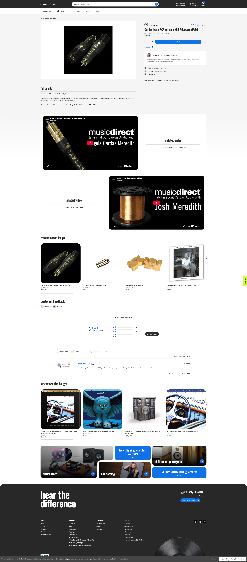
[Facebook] (195, 521)
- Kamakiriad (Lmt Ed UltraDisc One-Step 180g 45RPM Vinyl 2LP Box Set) (59, 432)
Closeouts (44, 526)
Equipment (47, 11)
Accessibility (128, 537)
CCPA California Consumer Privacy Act (81, 540)
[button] (206, 259)
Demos (43, 524)
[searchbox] (64, 351)
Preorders (44, 529)
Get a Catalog (129, 526)
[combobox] (83, 351)
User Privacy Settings (76, 543)
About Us (72, 524)
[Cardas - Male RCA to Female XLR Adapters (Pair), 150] (61, 263)
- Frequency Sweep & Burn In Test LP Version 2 (182, 285)
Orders (98, 526)
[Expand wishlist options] (204, 42)
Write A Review (152, 334)
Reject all (224, 559)
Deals (79, 11)
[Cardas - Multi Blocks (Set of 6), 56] (144, 263)
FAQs (70, 526)
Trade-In (98, 11)
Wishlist (99, 529)
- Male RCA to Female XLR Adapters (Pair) (55, 285)
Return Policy (73, 534)
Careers (127, 524)
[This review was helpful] (184, 374)
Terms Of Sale (73, 537)
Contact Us (72, 529)
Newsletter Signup (189, 500)
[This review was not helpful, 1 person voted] (188, 374)
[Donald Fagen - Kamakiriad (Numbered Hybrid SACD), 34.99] (186, 409)
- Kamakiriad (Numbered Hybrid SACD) (182, 431)
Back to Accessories (49, 18)
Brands (88, 11)
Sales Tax (127, 534)
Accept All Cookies (237, 559)
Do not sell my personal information (80, 545)
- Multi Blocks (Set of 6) (134, 285)
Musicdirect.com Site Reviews (134, 540)
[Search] (156, 4)
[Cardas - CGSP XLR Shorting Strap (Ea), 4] (102, 263)
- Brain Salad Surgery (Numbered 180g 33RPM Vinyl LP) (143, 432)
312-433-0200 (172, 55)
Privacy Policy (123, 559)
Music (62, 11)
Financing (127, 532)
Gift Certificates (46, 532)
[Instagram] (200, 521)
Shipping (71, 532)
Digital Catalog (46, 534)
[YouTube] (204, 521)
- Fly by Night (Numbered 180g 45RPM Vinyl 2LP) (98, 431)
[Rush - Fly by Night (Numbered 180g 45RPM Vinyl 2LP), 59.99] (102, 409)
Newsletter (128, 529)
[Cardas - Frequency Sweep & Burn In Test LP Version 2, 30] (186, 263)
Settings (214, 559)
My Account (100, 524)
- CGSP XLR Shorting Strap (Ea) (94, 285)
